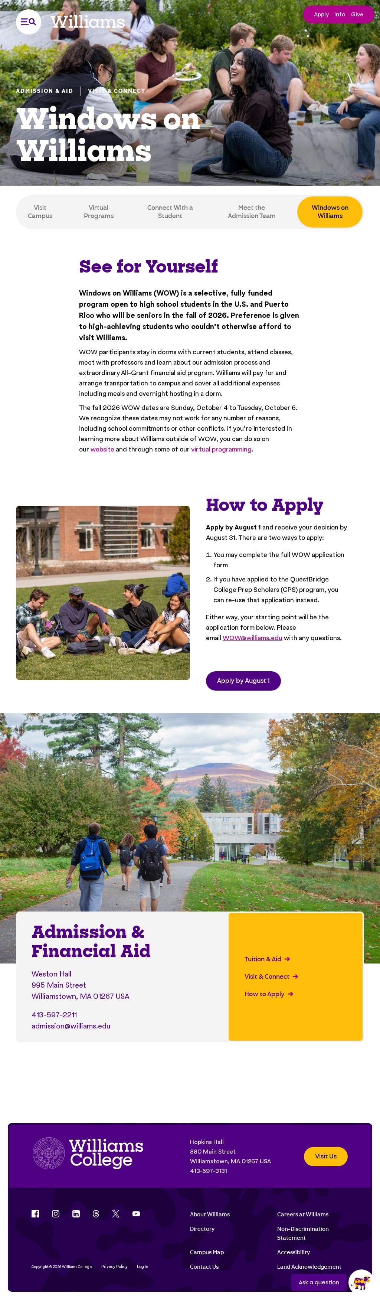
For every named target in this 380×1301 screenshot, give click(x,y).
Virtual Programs (99, 212)
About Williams (210, 1214)
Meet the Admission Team (252, 212)
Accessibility (293, 1252)
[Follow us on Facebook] (35, 1213)
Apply (321, 14)
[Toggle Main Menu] (28, 22)
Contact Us (204, 1266)
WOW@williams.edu (252, 637)
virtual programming (221, 449)
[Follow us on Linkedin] (76, 1213)
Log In (142, 1266)
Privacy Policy (114, 1266)
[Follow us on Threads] (96, 1213)
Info (339, 14)
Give (357, 14)
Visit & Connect (116, 91)
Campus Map (207, 1252)
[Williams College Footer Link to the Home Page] (88, 1156)
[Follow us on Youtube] (136, 1213)
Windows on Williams (330, 212)
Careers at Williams (302, 1214)
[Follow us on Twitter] (115, 1213)
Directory (202, 1229)
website (102, 449)
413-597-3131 (208, 1171)
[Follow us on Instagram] (55, 1213)
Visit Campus (40, 212)
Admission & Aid (44, 91)
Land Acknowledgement (309, 1266)
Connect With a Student (170, 212)
